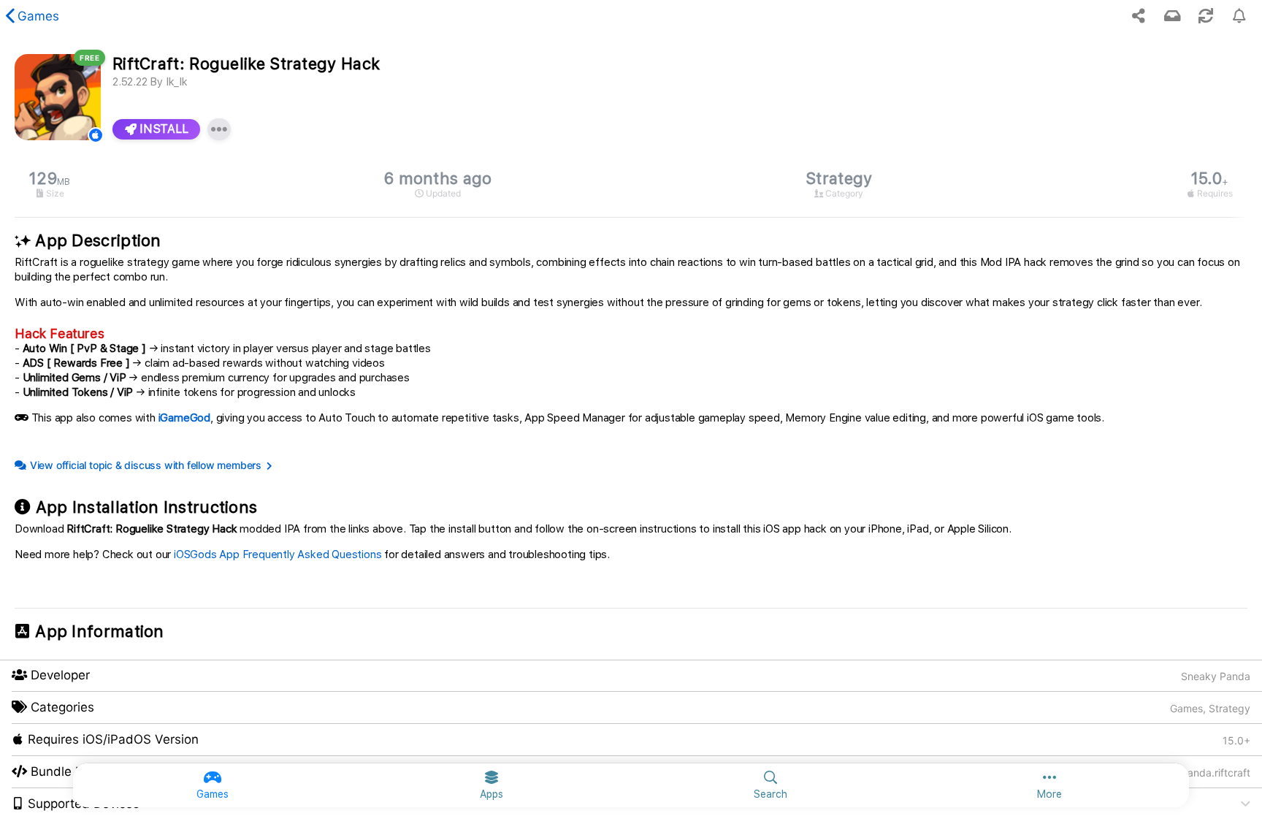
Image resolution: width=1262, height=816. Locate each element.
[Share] (1139, 16)
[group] (631, 184)
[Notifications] (1172, 16)
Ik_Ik (177, 81)
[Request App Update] (1206, 16)
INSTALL (162, 129)
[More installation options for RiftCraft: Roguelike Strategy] (219, 129)
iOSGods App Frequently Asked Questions (277, 554)
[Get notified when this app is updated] (1239, 16)
